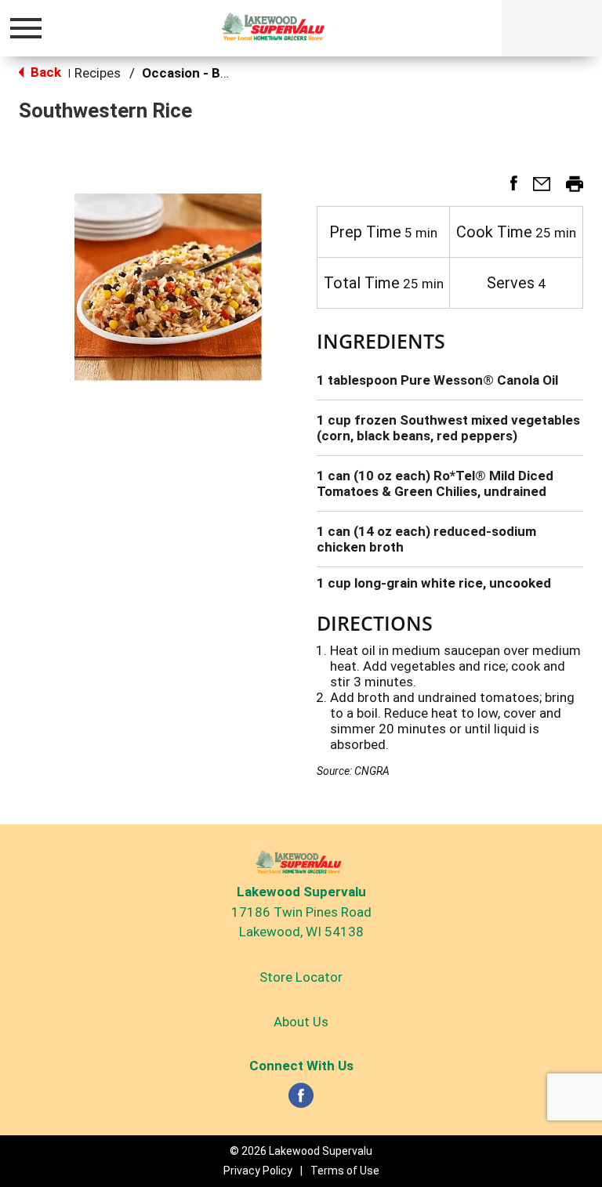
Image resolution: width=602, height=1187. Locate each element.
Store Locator (301, 977)
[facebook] (301, 1100)
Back (44, 72)
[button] (507, 189)
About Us (301, 1022)
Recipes (97, 73)
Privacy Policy (257, 1170)
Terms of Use (344, 1170)
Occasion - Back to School (223, 73)
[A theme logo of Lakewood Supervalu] (275, 27)
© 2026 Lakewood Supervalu (301, 1151)
